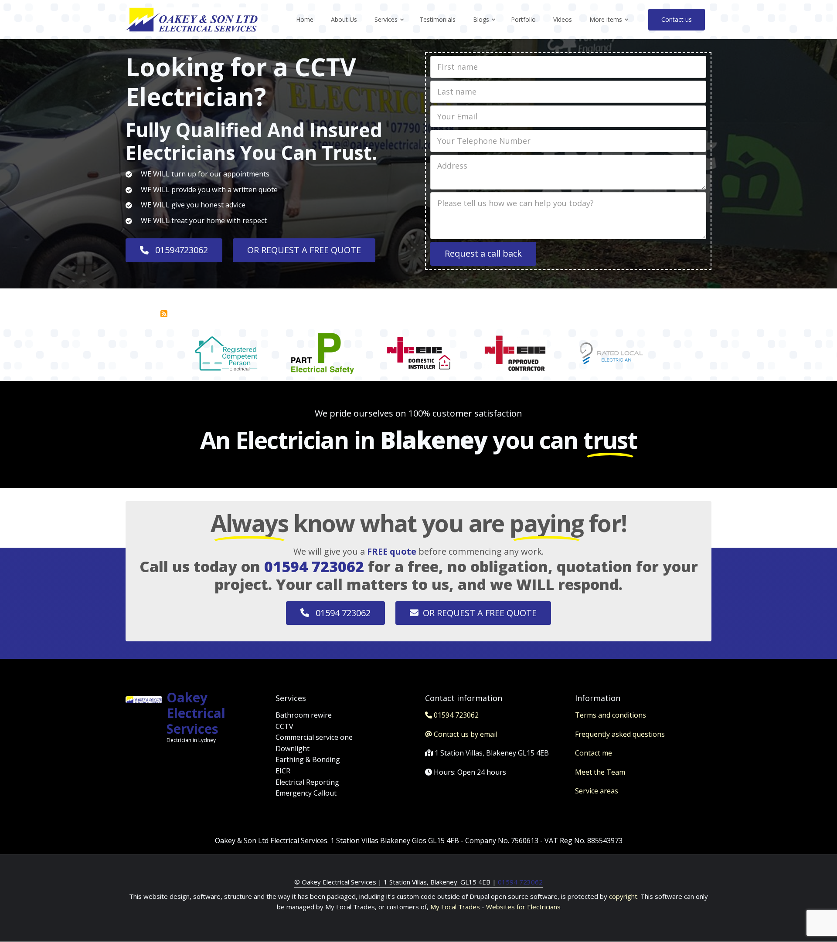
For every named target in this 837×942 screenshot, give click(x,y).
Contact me (593, 753)
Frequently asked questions (620, 734)
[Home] (192, 19)
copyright (622, 896)
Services (389, 27)
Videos (562, 19)
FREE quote (391, 551)
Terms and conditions (610, 715)
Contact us (676, 19)
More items (609, 27)
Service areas (596, 791)
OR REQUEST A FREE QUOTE (304, 250)
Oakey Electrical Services (196, 712)
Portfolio (523, 19)
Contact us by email (465, 734)
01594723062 (180, 250)
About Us (344, 19)
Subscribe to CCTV (163, 313)
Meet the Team (600, 772)
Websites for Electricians (523, 906)
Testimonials (437, 19)
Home (304, 19)
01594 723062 (314, 566)
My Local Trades (454, 906)
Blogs (485, 27)
